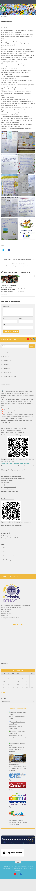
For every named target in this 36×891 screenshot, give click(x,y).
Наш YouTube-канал (7, 499)
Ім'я (4, 318)
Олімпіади (6, 372)
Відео (4, 356)
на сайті (8, 536)
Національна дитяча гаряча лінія (11, 525)
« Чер (3, 692)
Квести (5, 364)
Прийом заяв (5, 395)
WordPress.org (7, 560)
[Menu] (34, 2)
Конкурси (5, 368)
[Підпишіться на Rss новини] (31, 339)
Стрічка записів (7, 552)
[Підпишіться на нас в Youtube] (28, 339)
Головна (4, 17)
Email (20, 318)
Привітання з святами (9, 376)
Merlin (7, 25)
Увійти (5, 548)
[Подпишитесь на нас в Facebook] (34, 339)
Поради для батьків (7, 461)
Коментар (6, 306)
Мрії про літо (21, 288)
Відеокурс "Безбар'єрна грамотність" (13, 470)
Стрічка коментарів (8, 556)
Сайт (4, 324)
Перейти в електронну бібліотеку (11, 435)
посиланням (27, 522)
